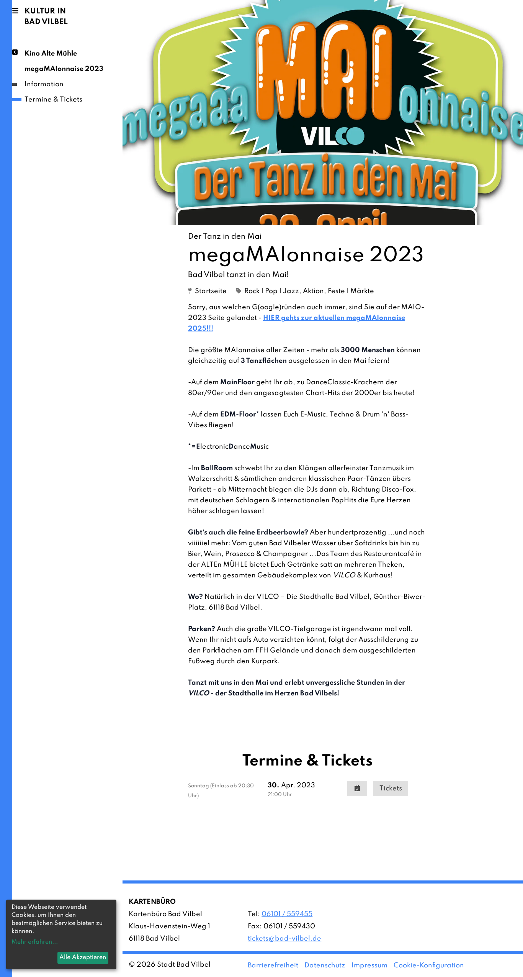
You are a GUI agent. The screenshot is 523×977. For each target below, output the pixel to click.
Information (44, 84)
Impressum (369, 965)
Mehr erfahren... (34, 942)
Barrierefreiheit (273, 965)
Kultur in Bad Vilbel (46, 17)
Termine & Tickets (53, 99)
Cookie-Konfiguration (429, 965)
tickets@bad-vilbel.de (284, 938)
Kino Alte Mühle (51, 53)
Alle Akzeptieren (82, 957)
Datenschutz (324, 965)
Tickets (390, 788)
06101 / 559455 (287, 914)
